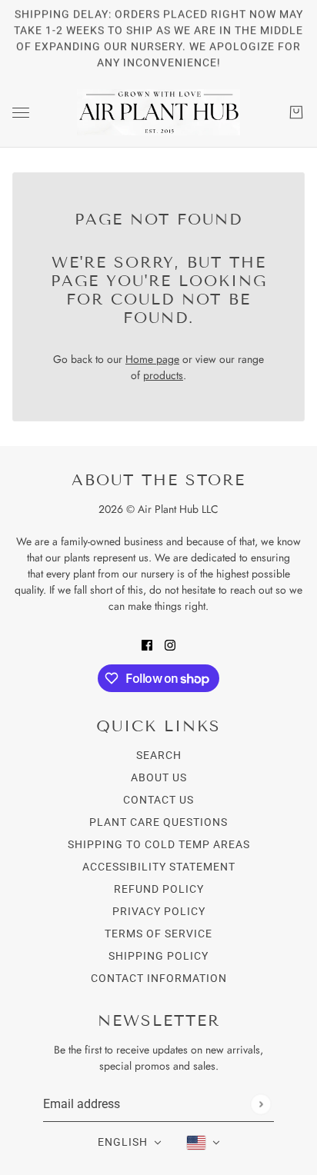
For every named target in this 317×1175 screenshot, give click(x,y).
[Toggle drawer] (20, 113)
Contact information (159, 978)
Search (159, 755)
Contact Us (158, 800)
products (163, 375)
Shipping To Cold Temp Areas (159, 844)
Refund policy (159, 889)
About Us (159, 777)
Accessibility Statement (158, 866)
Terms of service (158, 933)
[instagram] (170, 644)
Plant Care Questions (158, 822)
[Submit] (260, 1103)
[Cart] (296, 112)
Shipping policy (158, 956)
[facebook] (146, 644)
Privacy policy (158, 911)
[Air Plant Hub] (158, 112)
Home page (152, 359)
